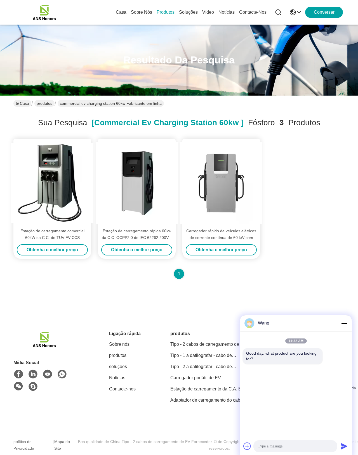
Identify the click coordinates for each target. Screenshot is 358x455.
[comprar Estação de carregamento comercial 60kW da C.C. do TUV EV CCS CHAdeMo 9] (52, 183)
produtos (166, 12)
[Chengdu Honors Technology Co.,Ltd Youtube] (48, 374)
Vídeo (208, 12)
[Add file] (247, 446)
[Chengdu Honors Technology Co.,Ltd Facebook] (18, 374)
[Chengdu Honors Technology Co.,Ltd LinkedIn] (33, 374)
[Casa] (44, 346)
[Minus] (344, 323)
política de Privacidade (23, 445)
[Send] (344, 446)
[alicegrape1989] (33, 386)
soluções (188, 12)
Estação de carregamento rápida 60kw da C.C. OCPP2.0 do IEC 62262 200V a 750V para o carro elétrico (137, 238)
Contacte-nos (253, 12)
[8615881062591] (62, 374)
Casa (121, 12)
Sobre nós (141, 12)
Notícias (226, 12)
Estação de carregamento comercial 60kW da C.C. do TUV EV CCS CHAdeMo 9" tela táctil (52, 238)
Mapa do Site (62, 445)
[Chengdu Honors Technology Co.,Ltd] (44, 12)
